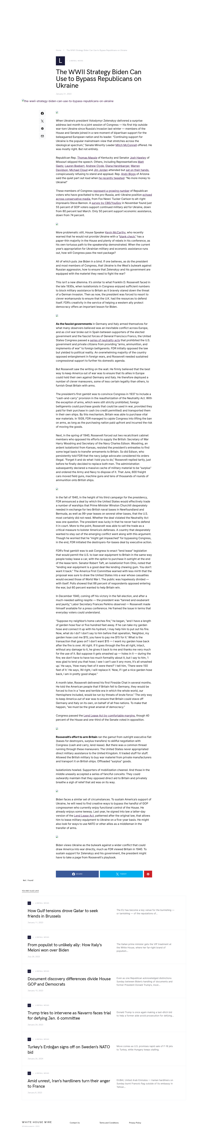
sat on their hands (137, 170)
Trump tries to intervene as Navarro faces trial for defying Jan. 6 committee (69, 1015)
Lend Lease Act (84, 815)
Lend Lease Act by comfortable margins (109, 715)
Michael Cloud (78, 170)
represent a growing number (111, 190)
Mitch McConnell (126, 145)
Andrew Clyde (95, 166)
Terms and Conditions (109, 1123)
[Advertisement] (104, 20)
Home (58, 50)
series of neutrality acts (105, 340)
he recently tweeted (111, 178)
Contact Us (75, 1123)
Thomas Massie (87, 157)
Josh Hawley (138, 157)
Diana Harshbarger (117, 166)
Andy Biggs (128, 174)
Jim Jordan (101, 170)
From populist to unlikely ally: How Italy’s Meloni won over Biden (65, 947)
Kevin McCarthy (115, 232)
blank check (127, 236)
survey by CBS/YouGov (106, 203)
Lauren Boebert (74, 166)
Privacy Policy (135, 1123)
